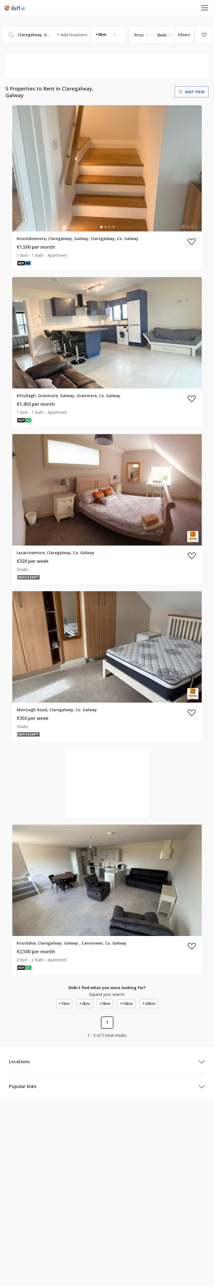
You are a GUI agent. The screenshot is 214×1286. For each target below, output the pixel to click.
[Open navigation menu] (205, 8)
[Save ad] (191, 241)
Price (139, 35)
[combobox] (63, 35)
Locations (19, 1061)
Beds (162, 35)
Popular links (23, 1086)
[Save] (204, 35)
